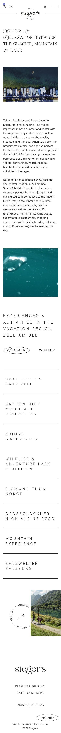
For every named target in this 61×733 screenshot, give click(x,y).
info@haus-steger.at (30, 686)
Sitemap (45, 724)
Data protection (30, 724)
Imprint (15, 724)
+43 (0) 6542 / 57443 (30, 692)
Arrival (38, 704)
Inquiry (47, 717)
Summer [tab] (16, 350)
